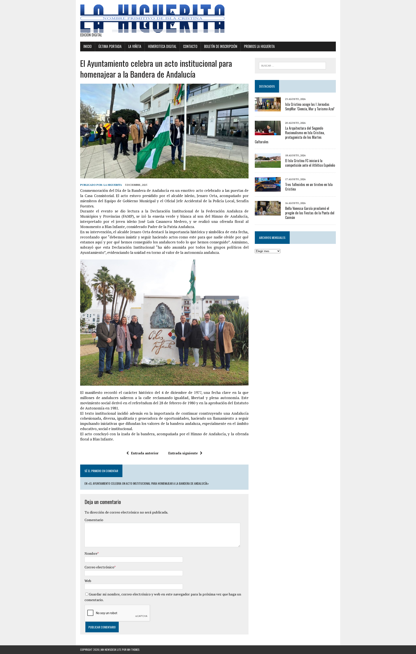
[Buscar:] (292, 65)
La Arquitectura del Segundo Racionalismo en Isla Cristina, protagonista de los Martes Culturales (290, 135)
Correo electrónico (99, 567)
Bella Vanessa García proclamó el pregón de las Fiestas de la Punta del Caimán (309, 213)
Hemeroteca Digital (162, 46)
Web (87, 580)
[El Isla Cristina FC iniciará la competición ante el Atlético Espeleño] (268, 165)
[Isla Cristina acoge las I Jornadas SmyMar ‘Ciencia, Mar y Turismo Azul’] (268, 108)
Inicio (87, 46)
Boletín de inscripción (220, 46)
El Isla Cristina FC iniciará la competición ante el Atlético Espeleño (310, 163)
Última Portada (110, 46)
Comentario (93, 519)
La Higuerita (113, 184)
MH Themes (133, 649)
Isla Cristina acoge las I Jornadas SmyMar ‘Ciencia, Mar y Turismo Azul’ (310, 106)
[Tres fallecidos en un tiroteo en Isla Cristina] (268, 188)
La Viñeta (134, 46)
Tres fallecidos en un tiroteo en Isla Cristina (309, 187)
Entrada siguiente (183, 453)
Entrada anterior (145, 453)
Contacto (190, 46)
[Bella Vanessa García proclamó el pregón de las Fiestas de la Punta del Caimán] (268, 212)
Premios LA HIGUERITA (259, 46)
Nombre (90, 553)
